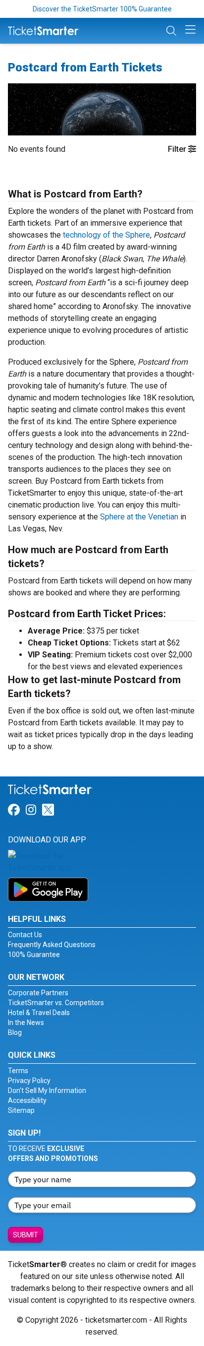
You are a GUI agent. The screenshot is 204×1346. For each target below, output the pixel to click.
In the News (26, 1022)
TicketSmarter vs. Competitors (56, 1003)
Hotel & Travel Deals (39, 1013)
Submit (25, 1235)
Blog (15, 1032)
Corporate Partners (38, 993)
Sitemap (21, 1110)
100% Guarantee (34, 955)
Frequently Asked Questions (52, 945)
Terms (18, 1071)
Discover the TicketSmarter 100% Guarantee (102, 9)
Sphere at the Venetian (139, 516)
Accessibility (27, 1100)
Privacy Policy (29, 1081)
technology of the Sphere (106, 235)
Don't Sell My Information (47, 1090)
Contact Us (25, 935)
